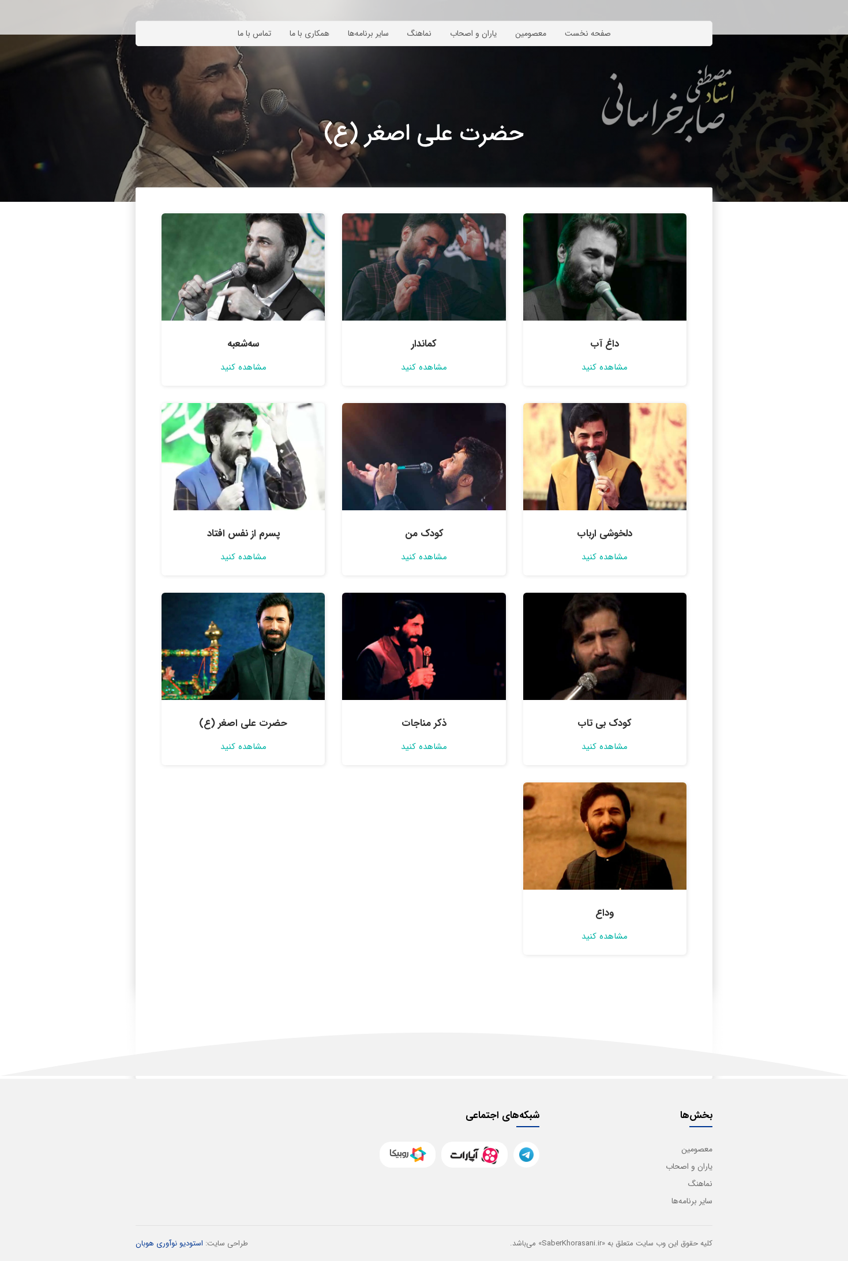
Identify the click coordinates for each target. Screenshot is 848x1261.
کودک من (424, 533)
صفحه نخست (588, 33)
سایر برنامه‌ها (368, 33)
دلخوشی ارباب (604, 533)
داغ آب (604, 344)
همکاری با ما (309, 33)
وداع (604, 913)
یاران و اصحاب (473, 33)
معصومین (530, 33)
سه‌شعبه (243, 344)
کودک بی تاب (604, 723)
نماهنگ (419, 33)
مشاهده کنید (604, 367)
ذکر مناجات (424, 723)
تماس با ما (254, 33)
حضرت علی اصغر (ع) (243, 723)
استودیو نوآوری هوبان (169, 1243)
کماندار (424, 344)
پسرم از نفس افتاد (243, 533)
